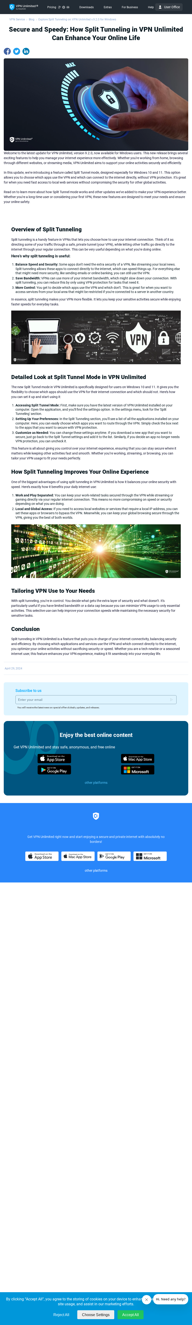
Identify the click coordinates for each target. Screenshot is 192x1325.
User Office (172, 7)
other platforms (96, 782)
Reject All (61, 1315)
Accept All (130, 1315)
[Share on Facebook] (7, 51)
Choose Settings (96, 1315)
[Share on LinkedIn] (26, 51)
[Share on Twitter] (16, 51)
